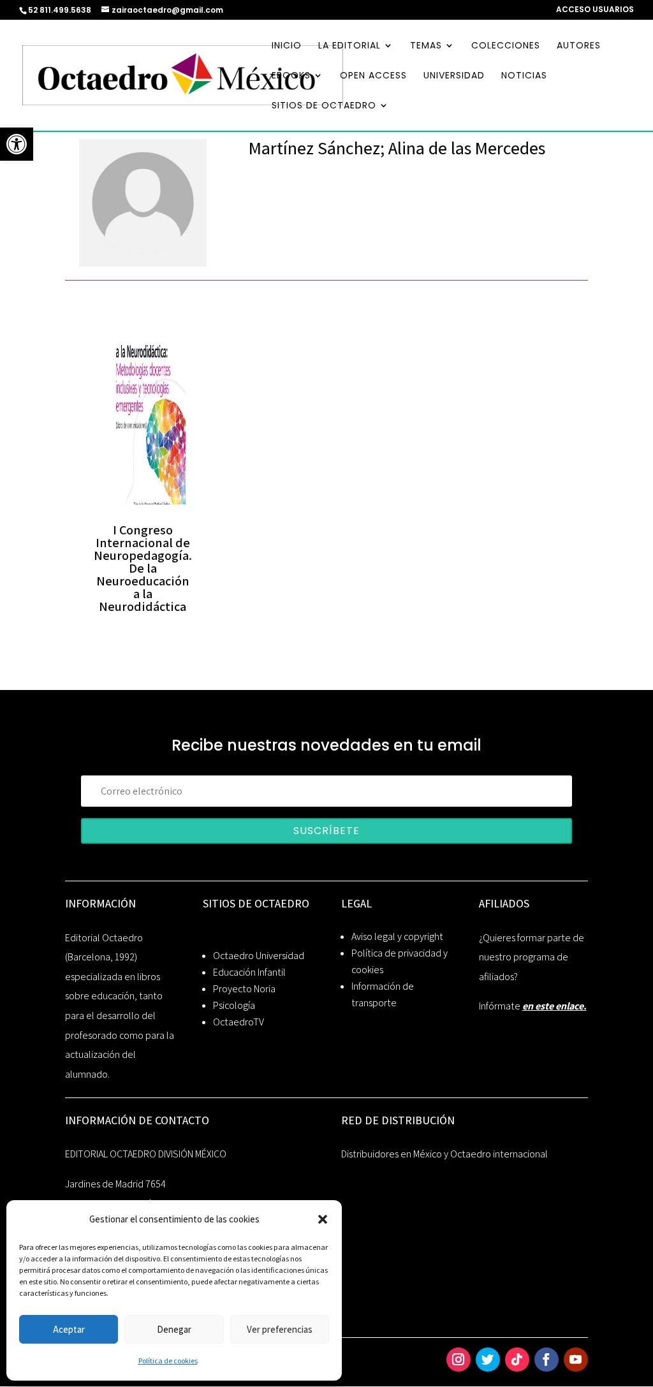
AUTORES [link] (579, 46)
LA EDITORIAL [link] (349, 46)
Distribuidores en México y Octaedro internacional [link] (444, 1154)
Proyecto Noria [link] (244, 988)
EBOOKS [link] (291, 76)
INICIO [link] (287, 46)
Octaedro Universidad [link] (258, 955)
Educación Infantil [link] (249, 972)
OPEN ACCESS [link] (373, 76)
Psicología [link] (234, 1005)
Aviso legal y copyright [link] (397, 936)
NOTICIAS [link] (524, 76)
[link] (16, 144)
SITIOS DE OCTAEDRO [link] (324, 106)
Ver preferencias (279, 1329)
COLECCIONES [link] (505, 46)
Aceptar (69, 1329)
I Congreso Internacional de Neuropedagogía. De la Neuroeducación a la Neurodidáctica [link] (143, 568)
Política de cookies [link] (168, 1360)
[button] (322, 1219)
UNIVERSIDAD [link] (454, 76)
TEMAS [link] (426, 46)
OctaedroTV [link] (238, 1022)
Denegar (174, 1329)
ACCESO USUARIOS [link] (595, 10)
